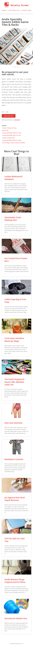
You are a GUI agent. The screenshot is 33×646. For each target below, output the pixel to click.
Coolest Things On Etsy (9, 128)
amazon (17, 120)
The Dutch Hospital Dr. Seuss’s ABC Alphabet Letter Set (14, 382)
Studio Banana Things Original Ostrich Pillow (14, 580)
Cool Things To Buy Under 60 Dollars (13, 143)
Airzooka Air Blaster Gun (15, 618)
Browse (4, 10)
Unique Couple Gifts (8, 138)
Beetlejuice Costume (13, 459)
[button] (8, 116)
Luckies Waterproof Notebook (13, 177)
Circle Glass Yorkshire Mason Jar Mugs (14, 339)
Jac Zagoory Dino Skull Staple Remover (14, 498)
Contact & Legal (26, 10)
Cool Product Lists (14, 10)
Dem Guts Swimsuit (13, 423)
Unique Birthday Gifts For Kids (11, 140)
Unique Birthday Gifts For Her (11, 135)
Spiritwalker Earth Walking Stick (12, 218)
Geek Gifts (5, 130)
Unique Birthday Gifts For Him (11, 133)
